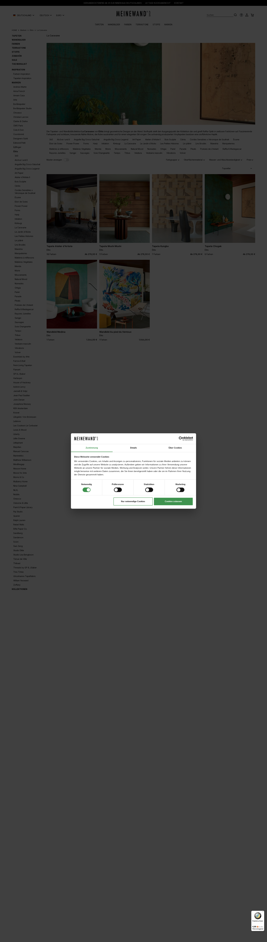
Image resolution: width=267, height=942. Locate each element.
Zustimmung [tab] (92, 448)
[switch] (118, 490)
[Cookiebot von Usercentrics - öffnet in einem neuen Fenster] (181, 439)
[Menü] (262, 912)
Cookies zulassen (173, 501)
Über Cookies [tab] (175, 448)
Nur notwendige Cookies (133, 501)
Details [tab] (133, 448)
